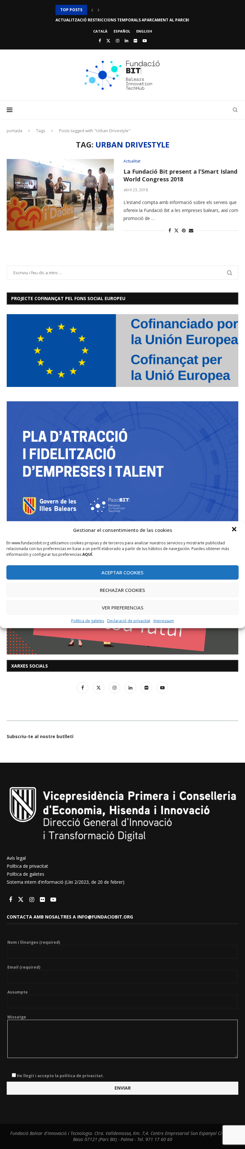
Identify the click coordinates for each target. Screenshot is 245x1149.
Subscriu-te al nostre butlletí (40, 736)
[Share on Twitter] (176, 230)
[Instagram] (117, 40)
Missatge (16, 1017)
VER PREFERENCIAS (123, 607)
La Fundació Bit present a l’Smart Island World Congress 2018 (180, 175)
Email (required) (23, 967)
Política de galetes (87, 620)
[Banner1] (122, 350)
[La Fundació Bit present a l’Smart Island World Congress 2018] (60, 195)
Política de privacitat (27, 866)
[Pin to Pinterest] (184, 230)
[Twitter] (108, 40)
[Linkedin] (126, 40)
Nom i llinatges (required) (33, 942)
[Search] (235, 110)
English (144, 31)
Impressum (163, 620)
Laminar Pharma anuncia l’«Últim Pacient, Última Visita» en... (123, 20)
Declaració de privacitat (128, 620)
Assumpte (17, 992)
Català (100, 31)
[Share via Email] (191, 230)
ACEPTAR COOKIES (122, 572)
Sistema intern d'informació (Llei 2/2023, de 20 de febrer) (65, 882)
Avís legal (16, 858)
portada (14, 130)
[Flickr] (135, 40)
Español (122, 31)
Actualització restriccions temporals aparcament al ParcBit (124, 9)
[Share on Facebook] (169, 230)
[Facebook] (100, 40)
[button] (235, 529)
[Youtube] (145, 40)
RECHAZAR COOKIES (122, 590)
